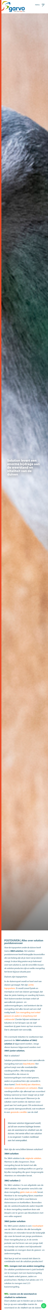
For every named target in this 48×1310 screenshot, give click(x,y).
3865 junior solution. (14, 1050)
